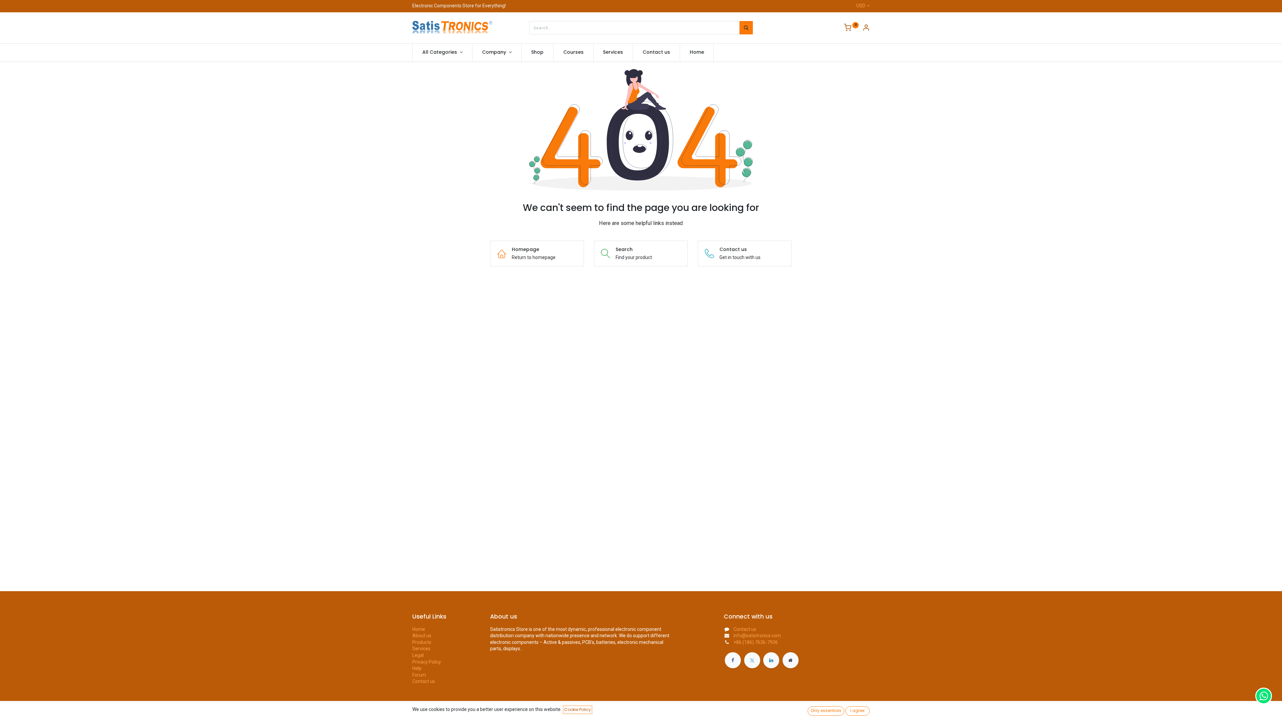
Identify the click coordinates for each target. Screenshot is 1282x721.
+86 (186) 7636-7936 (755, 642)
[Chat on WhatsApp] (1263, 696)
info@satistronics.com (757, 635)
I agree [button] (857, 710)
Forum (419, 675)
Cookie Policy (577, 709)
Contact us (423, 681)
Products (421, 642)
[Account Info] (866, 28)
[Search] (746, 27)
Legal (418, 655)
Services (421, 648)
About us (421, 635)
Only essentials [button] (826, 710)
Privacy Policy (426, 662)
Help (417, 668)
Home (418, 629)
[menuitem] (538, 52)
